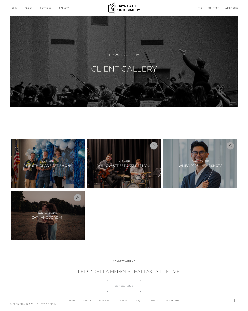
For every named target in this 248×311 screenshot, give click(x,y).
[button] (234, 300)
